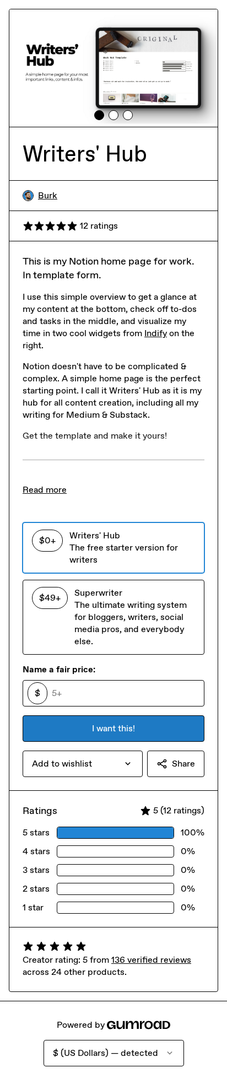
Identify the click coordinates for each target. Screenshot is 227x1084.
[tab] (99, 115)
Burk (47, 195)
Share (183, 763)
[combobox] (83, 764)
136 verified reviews (151, 959)
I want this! (113, 728)
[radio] (113, 547)
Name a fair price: (59, 669)
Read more (45, 489)
